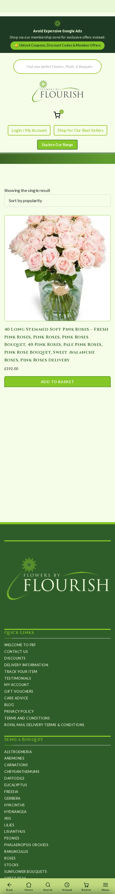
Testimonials (17, 678)
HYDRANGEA (15, 812)
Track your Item (20, 671)
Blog (9, 705)
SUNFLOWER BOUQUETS (25, 871)
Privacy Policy (19, 711)
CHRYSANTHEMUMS (21, 771)
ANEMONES (14, 758)
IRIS (7, 818)
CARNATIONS (16, 765)
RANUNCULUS (16, 851)
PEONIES (12, 838)
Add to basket (57, 381)
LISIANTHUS (14, 831)
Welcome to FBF (20, 645)
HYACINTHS (14, 805)
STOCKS (11, 865)
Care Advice (16, 698)
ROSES (10, 858)
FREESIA (11, 791)
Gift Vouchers (18, 691)
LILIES (9, 825)
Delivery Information (26, 665)
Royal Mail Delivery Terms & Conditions (44, 725)
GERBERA (12, 798)
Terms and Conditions (27, 718)
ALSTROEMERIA (18, 752)
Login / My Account (29, 130)
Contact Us (16, 651)
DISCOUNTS (15, 658)
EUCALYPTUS (15, 785)
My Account (16, 685)
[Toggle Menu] (57, 145)
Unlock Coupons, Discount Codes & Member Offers (57, 45)
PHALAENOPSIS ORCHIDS (26, 845)
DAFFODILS (14, 778)
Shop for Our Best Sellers (80, 130)
